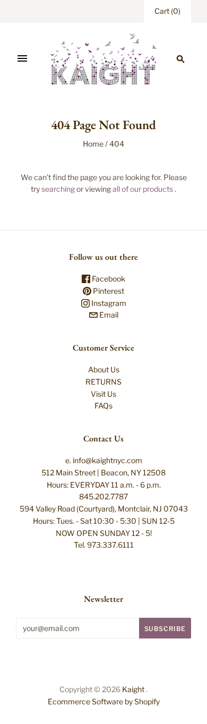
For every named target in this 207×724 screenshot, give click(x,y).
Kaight (133, 689)
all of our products (143, 188)
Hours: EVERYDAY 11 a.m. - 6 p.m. (104, 484)
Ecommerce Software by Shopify (104, 701)
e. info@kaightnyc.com (103, 460)
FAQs (103, 405)
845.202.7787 (103, 496)
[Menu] (22, 59)
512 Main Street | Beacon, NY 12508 (103, 472)
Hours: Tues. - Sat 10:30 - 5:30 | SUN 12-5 (104, 520)
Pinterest (107, 290)
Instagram (108, 303)
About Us (103, 369)
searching (58, 188)
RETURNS (103, 381)
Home (93, 143)
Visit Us (103, 393)
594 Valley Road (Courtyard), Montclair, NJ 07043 (104, 508)
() (167, 10)
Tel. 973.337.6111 (104, 544)
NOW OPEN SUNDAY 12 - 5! (104, 533)
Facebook (107, 278)
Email (108, 314)
